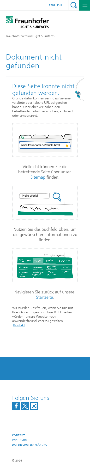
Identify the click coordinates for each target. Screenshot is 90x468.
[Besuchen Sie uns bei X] (25, 406)
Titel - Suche (73, 5)
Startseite (44, 297)
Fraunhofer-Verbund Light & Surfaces (30, 36)
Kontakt (19, 325)
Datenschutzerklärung (30, 444)
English (55, 5)
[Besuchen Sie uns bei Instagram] (34, 406)
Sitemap (37, 177)
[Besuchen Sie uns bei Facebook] (16, 406)
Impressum (19, 440)
